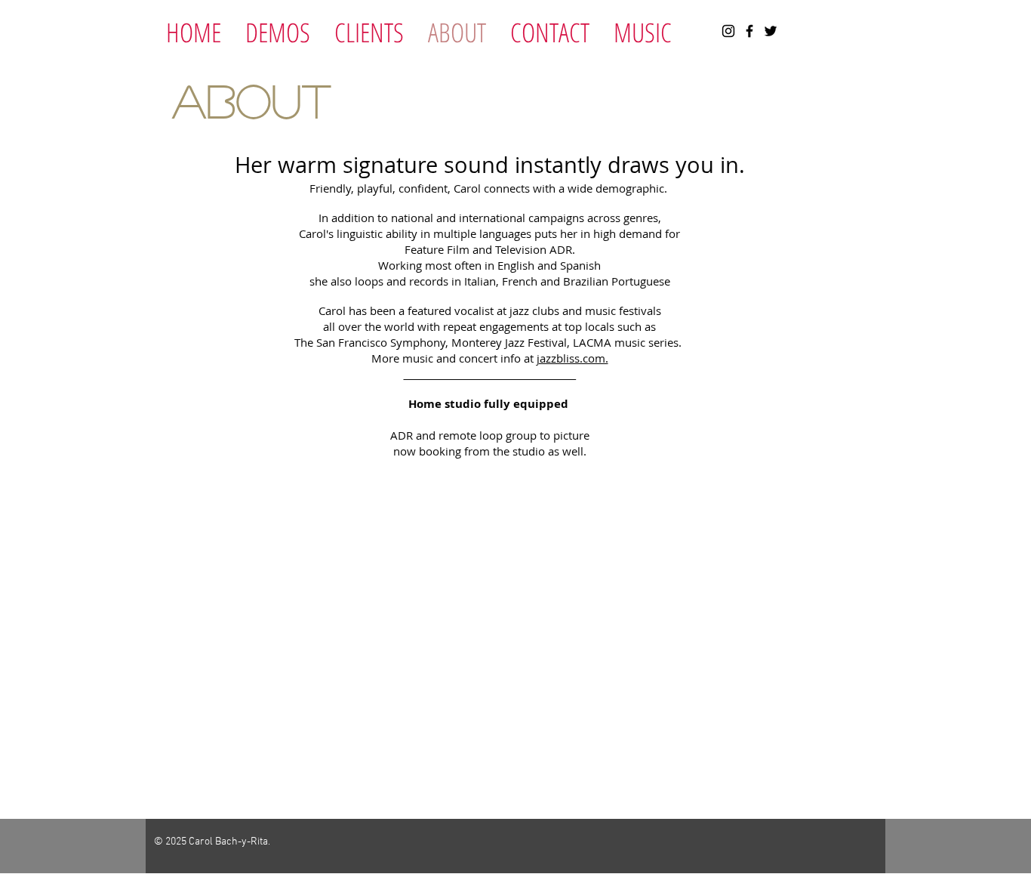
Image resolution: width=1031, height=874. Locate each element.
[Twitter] (770, 31)
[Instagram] (728, 31)
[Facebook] (749, 31)
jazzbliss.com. (572, 358)
